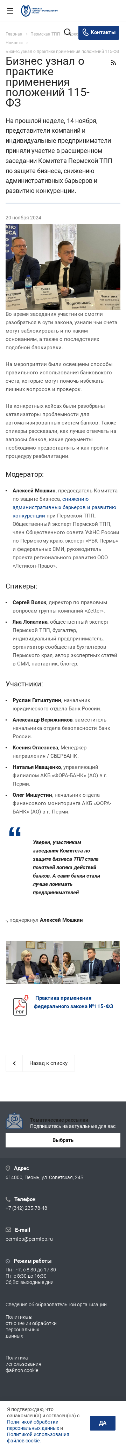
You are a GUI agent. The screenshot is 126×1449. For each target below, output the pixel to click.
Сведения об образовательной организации (56, 1304)
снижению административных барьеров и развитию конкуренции (64, 507)
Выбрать (63, 1140)
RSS (113, 63)
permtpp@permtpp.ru (29, 1239)
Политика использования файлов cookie (23, 1364)
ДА (102, 1423)
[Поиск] (67, 33)
